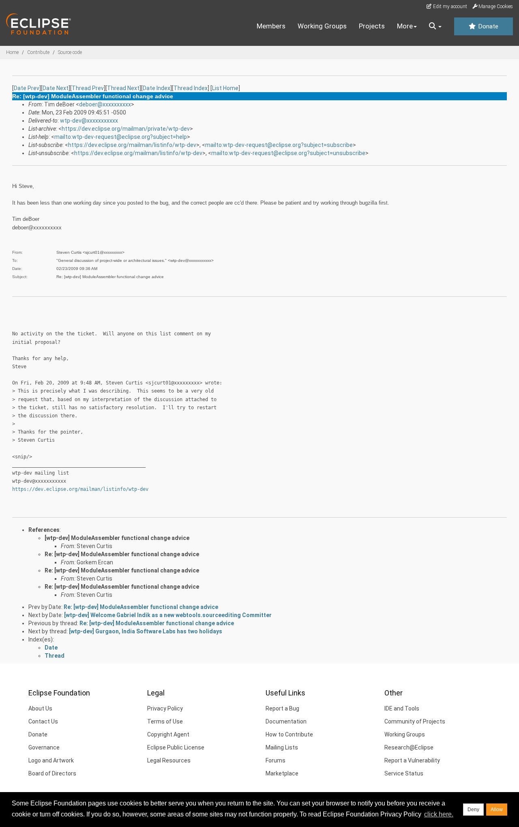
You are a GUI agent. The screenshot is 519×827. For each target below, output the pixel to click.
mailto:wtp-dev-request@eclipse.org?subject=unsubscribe (288, 153)
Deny (473, 809)
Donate (487, 26)
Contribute (38, 52)
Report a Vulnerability (412, 760)
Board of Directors (52, 773)
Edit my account (449, 6)
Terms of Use (165, 721)
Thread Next (123, 88)
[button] (435, 26)
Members (271, 26)
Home (12, 52)
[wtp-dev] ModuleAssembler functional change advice (117, 538)
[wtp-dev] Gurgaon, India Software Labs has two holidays (145, 631)
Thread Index (191, 88)
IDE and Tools (401, 708)
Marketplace (282, 773)
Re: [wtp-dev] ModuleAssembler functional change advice (122, 554)
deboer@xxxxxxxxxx (105, 104)
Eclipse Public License (175, 747)
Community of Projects (414, 721)
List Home (225, 88)
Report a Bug (282, 708)
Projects (372, 26)
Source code (70, 52)
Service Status (403, 773)
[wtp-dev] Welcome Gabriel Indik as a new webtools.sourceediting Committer (168, 615)
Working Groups (322, 26)
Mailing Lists (282, 747)
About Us (40, 708)
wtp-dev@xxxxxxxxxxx (89, 120)
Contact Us (43, 721)
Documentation (286, 721)
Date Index (156, 88)
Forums (275, 760)
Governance (44, 747)
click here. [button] (438, 814)
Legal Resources (169, 760)
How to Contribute (289, 734)
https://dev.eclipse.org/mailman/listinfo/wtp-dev (132, 145)
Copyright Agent (168, 734)
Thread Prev (88, 88)
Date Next (56, 88)
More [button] (405, 26)
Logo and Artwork (51, 760)
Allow (497, 809)
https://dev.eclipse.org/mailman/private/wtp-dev (126, 128)
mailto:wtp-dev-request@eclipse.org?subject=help (120, 137)
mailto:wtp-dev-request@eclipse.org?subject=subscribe (279, 145)
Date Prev (26, 88)
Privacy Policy (165, 708)
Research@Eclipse (408, 747)
